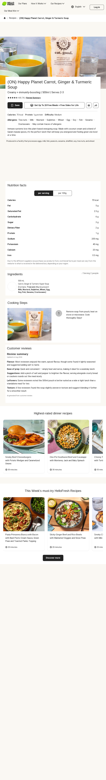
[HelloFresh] (8, 4)
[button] (79, 7)
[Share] (96, 105)
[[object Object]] (89, 105)
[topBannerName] (53, 29)
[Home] (4, 18)
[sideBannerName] (53, 161)
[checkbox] (8, 98)
